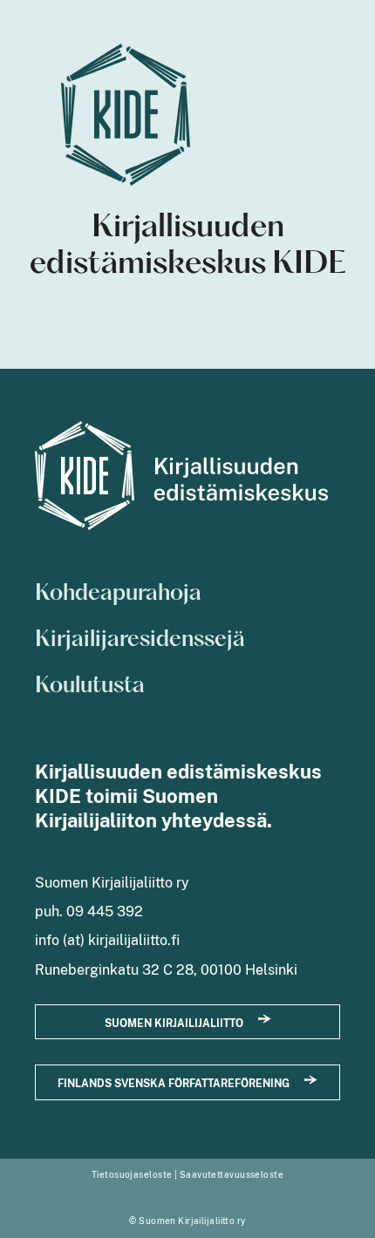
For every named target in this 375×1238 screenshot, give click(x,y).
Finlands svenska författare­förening (174, 1083)
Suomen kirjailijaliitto (174, 1023)
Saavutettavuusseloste (231, 1174)
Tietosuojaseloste (132, 1174)
